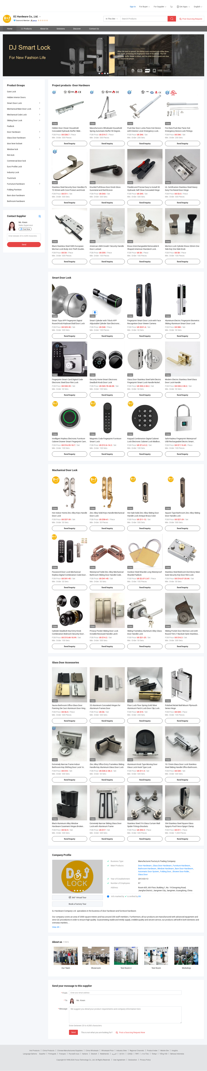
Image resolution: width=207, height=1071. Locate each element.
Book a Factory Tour (77, 904)
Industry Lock (13, 172)
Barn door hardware (16, 195)
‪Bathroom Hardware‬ (147, 868)
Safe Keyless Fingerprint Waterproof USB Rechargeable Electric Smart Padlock (180, 441)
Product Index (152, 1050)
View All (55, 927)
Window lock (12, 149)
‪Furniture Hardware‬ (181, 865)
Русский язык (74, 1054)
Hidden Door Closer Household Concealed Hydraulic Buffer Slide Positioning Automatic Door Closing (67, 131)
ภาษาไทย (145, 1054)
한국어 (121, 1054)
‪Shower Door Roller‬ (180, 871)
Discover (77, 28)
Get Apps (183, 6)
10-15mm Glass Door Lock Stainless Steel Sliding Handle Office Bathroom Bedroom (181, 767)
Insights (175, 1050)
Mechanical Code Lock (17, 114)
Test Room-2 (126, 968)
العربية (114, 1054)
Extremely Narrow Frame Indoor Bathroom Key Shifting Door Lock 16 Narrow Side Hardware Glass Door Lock (69, 767)
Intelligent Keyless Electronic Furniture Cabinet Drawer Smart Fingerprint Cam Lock (69, 441)
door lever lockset (14, 143)
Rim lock (10, 155)
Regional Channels (137, 1050)
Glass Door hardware (16, 137)
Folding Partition (14, 189)
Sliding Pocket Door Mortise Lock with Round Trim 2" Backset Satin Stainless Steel (181, 633)
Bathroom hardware (16, 201)
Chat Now (26, 229)
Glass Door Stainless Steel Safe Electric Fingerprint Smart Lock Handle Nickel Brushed (144, 382)
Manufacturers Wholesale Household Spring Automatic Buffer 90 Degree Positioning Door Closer (106, 131)
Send (73, 1032)
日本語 (130, 1054)
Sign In (133, 6)
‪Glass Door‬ (143, 874)
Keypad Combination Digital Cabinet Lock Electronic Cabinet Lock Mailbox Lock (143, 441)
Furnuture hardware (16, 183)
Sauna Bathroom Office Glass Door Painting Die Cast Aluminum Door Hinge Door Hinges (69, 708)
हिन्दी (137, 1054)
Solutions (61, 28)
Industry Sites (121, 1050)
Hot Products (34, 1050)
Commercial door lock (16, 160)
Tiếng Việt (163, 1054)
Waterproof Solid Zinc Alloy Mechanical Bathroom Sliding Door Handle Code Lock (106, 575)
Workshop (186, 968)
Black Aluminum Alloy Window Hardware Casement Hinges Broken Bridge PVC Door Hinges (67, 826)
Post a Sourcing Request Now (130, 1032)
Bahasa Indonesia (177, 1054)
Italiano (85, 1054)
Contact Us (94, 28)
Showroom (96, 968)
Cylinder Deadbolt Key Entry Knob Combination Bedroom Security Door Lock (68, 633)
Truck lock (11, 178)
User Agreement (119, 1060)
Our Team (66, 968)
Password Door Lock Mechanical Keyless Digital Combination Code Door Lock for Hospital (69, 575)
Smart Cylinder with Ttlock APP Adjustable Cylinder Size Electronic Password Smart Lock (104, 323)
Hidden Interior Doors (16, 97)
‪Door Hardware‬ (145, 865)
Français (62, 1054)
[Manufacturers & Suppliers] (21, 5)
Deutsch (94, 1054)
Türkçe (154, 1054)
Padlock (10, 126)
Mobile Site (164, 1050)
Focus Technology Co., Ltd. (85, 1060)
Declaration (132, 1060)
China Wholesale (92, 1050)
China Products (48, 1050)
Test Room (156, 968)
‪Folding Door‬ (165, 871)
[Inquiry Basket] (171, 6)
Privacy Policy (145, 1060)
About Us (44, 28)
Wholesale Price (107, 1050)
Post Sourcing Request (192, 18)
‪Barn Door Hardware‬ (184, 868)
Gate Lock (11, 91)
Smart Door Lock (14, 103)
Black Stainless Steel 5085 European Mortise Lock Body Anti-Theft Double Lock (68, 249)
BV (139, 896)
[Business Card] (40, 216)
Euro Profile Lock (14, 166)
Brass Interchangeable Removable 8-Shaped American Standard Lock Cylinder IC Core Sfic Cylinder (143, 249)
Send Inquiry (69, 143)
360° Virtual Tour (79, 897)
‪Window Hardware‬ (165, 868)
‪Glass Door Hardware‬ (162, 865)
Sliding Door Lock (14, 120)
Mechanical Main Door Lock (19, 108)
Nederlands (104, 1054)
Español (42, 1054)
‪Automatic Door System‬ (148, 871)
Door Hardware (13, 132)
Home (9, 28)
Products (28, 28)
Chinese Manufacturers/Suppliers (70, 1050)
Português (52, 1054)
